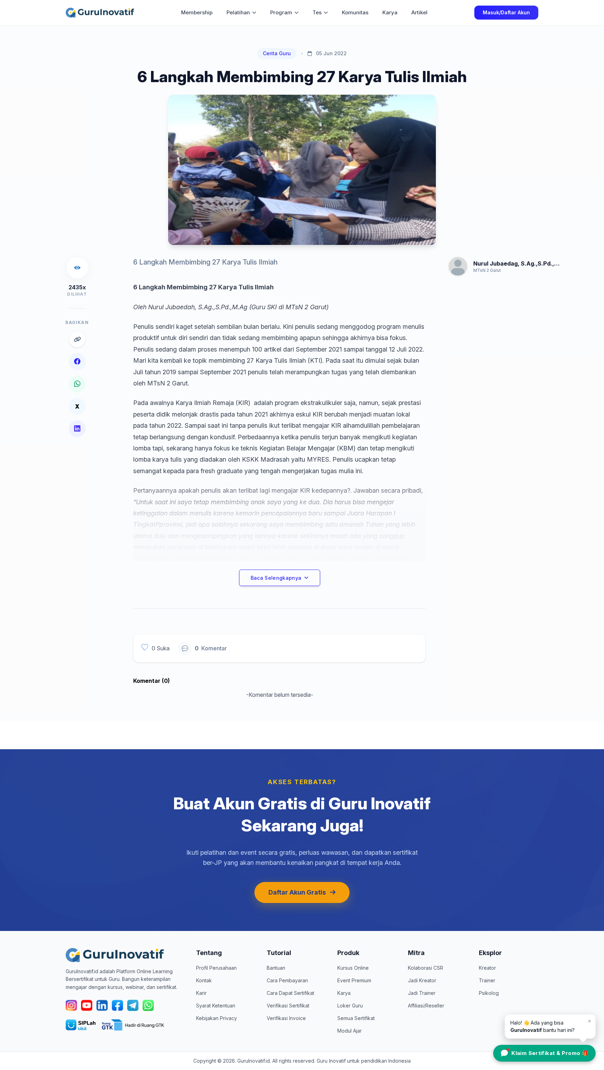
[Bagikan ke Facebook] (77, 361)
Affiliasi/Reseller (426, 1005)
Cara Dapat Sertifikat (290, 993)
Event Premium (354, 980)
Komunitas (355, 12)
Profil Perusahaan (216, 968)
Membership (197, 12)
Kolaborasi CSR (425, 968)
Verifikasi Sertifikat (288, 1005)
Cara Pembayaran (287, 980)
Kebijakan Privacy (216, 1018)
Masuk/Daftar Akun (506, 12)
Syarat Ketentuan (215, 1005)
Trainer (487, 980)
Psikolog (489, 993)
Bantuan (276, 968)
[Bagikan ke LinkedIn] (77, 428)
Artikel (419, 12)
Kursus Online (353, 968)
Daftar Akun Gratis (297, 892)
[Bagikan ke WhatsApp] (77, 384)
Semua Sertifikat (356, 1018)
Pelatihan (238, 12)
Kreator (487, 968)
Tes (317, 12)
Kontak (204, 980)
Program (281, 12)
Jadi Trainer (422, 993)
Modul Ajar (349, 1031)
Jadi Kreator (422, 980)
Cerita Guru (277, 53)
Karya (389, 12)
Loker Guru (350, 1005)
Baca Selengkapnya (276, 578)
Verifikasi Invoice (286, 1018)
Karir (201, 993)
